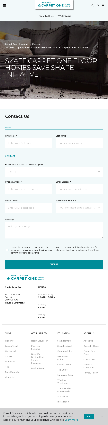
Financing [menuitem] (10, 377)
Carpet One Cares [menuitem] (89, 352)
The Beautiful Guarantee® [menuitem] (64, 390)
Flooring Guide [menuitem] (64, 351)
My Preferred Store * (66, 201)
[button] (92, 6)
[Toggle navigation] (4, 5)
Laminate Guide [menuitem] (65, 375)
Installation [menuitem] (63, 402)
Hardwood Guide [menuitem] (62, 358)
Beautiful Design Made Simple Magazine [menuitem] (38, 358)
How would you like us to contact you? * (24, 165)
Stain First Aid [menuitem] (64, 346)
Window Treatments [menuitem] (63, 381)
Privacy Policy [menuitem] (91, 373)
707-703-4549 (64, 16)
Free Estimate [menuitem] (12, 372)
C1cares (36, 44)
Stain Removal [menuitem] (64, 341)
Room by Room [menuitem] (91, 346)
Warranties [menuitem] (62, 396)
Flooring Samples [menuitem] (35, 347)
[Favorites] (97, 6)
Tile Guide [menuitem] (62, 370)
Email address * (63, 182)
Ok (88, 416)
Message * (10, 219)
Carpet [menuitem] (8, 356)
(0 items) (103, 5)
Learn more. (71, 420)
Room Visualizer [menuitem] (39, 341)
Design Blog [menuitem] (37, 368)
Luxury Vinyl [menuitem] (11, 346)
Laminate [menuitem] (10, 361)
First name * (11, 136)
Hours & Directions (15, 303)
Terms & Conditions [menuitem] (89, 366)
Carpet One (11, 44)
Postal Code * (11, 201)
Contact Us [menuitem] (89, 359)
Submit (54, 264)
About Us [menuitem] (88, 341)
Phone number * (13, 182)
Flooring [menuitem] (9, 341)
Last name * (61, 136)
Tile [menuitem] (7, 367)
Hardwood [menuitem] (10, 351)
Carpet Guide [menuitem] (64, 364)
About (24, 44)
